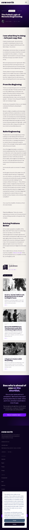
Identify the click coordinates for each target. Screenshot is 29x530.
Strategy (11, 10)
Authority (3, 459)
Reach (2, 463)
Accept (14, 520)
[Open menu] (26, 2)
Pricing (2, 470)
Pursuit (2, 466)
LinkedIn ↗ (3, 451)
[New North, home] (7, 2)
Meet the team (12, 269)
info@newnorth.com (5, 441)
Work (2, 481)
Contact (3, 489)
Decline (14, 524)
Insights (4, 10)
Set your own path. (17, 252)
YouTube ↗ (10, 451)
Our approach (4, 477)
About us (3, 485)
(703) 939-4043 (4, 445)
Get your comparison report (14, 415)
